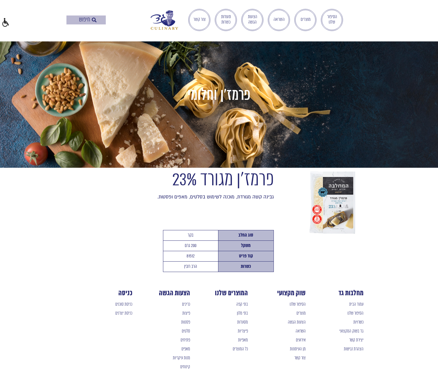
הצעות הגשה (252, 20)
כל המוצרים (240, 349)
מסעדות (242, 322)
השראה (279, 19)
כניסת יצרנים (123, 313)
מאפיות (243, 340)
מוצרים (305, 19)
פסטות (185, 322)
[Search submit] (94, 20)
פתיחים (185, 340)
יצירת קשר (356, 340)
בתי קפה (242, 304)
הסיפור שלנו (332, 20)
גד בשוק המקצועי (351, 331)
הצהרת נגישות (354, 349)
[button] (5, 23)
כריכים (186, 304)
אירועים (301, 340)
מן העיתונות (298, 349)
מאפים (185, 349)
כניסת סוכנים (123, 304)
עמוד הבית (356, 304)
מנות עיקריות (181, 358)
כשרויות (358, 322)
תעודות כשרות (226, 20)
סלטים (186, 331)
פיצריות (243, 331)
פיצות (186, 313)
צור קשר (199, 19)
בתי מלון (242, 313)
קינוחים (185, 367)
